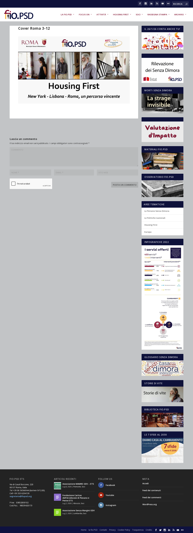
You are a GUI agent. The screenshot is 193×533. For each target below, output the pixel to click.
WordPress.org (149, 504)
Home (83, 529)
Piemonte (77, 486)
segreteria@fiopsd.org (21, 496)
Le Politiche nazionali (154, 218)
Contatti (103, 529)
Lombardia (77, 513)
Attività (101, 14)
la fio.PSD (66, 14)
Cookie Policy (124, 529)
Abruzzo (76, 503)
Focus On (84, 14)
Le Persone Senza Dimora (156, 211)
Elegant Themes (30, 529)
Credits (149, 529)
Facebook (110, 485)
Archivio (179, 14)
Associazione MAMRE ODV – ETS (78, 484)
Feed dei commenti (151, 497)
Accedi (145, 483)
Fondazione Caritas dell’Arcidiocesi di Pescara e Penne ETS (75, 498)
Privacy (112, 529)
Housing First (121, 14)
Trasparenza (138, 529)
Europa (147, 232)
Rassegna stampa (157, 14)
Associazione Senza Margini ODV (78, 510)
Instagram (111, 505)
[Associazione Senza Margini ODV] (57, 512)
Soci (138, 14)
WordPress (59, 529)
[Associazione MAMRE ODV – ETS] (57, 485)
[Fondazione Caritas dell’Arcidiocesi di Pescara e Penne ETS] (57, 497)
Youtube (110, 495)
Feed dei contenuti (151, 490)
